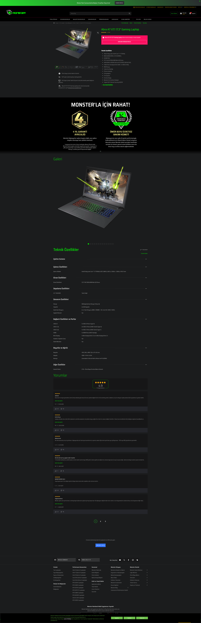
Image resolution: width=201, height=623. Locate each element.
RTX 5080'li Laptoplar (78, 593)
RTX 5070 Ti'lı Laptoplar (79, 590)
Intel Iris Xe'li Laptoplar (78, 598)
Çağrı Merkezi (133, 573)
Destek (179, 7)
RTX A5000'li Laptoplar (78, 595)
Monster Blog (114, 588)
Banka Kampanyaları (116, 575)
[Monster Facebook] (128, 560)
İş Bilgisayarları (57, 578)
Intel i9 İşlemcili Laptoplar (79, 575)
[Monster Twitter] (124, 560)
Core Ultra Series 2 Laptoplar (80, 580)
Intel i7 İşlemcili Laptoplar (79, 573)
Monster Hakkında (96, 570)
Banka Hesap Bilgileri (97, 578)
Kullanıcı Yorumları (115, 580)
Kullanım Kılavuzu (134, 580)
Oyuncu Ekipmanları (58, 575)
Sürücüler (132, 578)
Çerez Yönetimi (95, 589)
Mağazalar (56, 589)
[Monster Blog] (137, 560)
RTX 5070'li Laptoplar (78, 588)
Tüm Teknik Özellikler (108, 85)
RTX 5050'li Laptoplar (78, 583)
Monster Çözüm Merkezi (136, 570)
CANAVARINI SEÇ (160, 7)
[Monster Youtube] (120, 560)
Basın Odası (114, 578)
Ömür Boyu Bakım (134, 575)
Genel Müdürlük (57, 587)
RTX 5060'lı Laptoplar (78, 585)
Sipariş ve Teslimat (135, 585)
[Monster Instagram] (133, 560)
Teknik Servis (133, 583)
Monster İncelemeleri (116, 583)
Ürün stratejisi (95, 575)
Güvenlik (94, 592)
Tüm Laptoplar (57, 570)
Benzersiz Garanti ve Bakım (171, 7)
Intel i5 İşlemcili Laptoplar (79, 570)
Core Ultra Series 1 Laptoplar (80, 578)
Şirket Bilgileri (95, 573)
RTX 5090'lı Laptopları (78, 600)
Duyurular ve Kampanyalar (117, 573)
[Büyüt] (98, 33)
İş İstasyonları (56, 580)
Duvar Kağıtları (114, 585)
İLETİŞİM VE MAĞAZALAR (151, 7)
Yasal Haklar (95, 587)
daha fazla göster (59, 401)
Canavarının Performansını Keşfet (119, 590)
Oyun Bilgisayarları (58, 573)
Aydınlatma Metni (96, 584)
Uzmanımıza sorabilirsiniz (74, 88)
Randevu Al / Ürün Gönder (189, 7)
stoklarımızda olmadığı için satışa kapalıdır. (123, 39)
